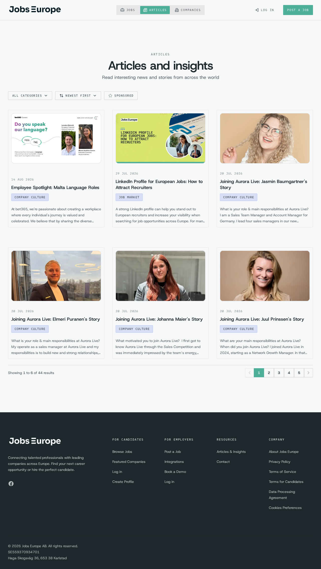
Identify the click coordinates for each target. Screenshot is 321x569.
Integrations (174, 461)
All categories (27, 95)
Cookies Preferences (285, 507)
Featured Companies (128, 461)
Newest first (78, 95)
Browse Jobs (122, 451)
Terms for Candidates (286, 481)
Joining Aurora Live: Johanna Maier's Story (159, 319)
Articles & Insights (231, 451)
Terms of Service (282, 471)
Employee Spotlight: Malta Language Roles (55, 187)
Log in (117, 471)
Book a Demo (175, 471)
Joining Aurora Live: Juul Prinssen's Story (262, 319)
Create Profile (123, 481)
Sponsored (123, 95)
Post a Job (298, 10)
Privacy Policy (279, 461)
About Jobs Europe (284, 451)
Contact (223, 461)
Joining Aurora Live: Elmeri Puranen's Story (55, 319)
